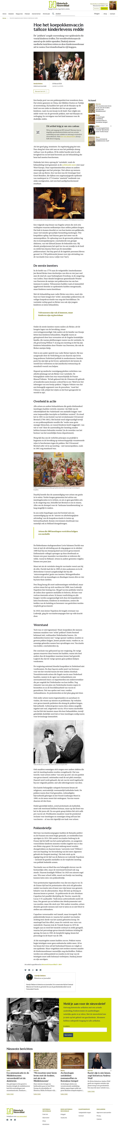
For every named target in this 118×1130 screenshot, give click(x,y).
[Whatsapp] (33, 970)
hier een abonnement (68, 137)
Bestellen (96, 8)
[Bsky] (11, 1120)
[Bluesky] (25, 970)
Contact (112, 14)
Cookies (99, 1119)
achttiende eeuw (69, 165)
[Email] (37, 970)
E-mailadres (66, 1026)
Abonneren (104, 8)
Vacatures (64, 1117)
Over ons (45, 1114)
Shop (105, 14)
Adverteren (45, 1124)
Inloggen (63, 1114)
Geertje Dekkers (38, 83)
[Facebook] (29, 970)
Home (4, 18)
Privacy (99, 1116)
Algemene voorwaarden (104, 1112)
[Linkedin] (40, 970)
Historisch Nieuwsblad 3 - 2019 (51, 965)
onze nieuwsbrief (22, 1116)
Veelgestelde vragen (85, 1112)
